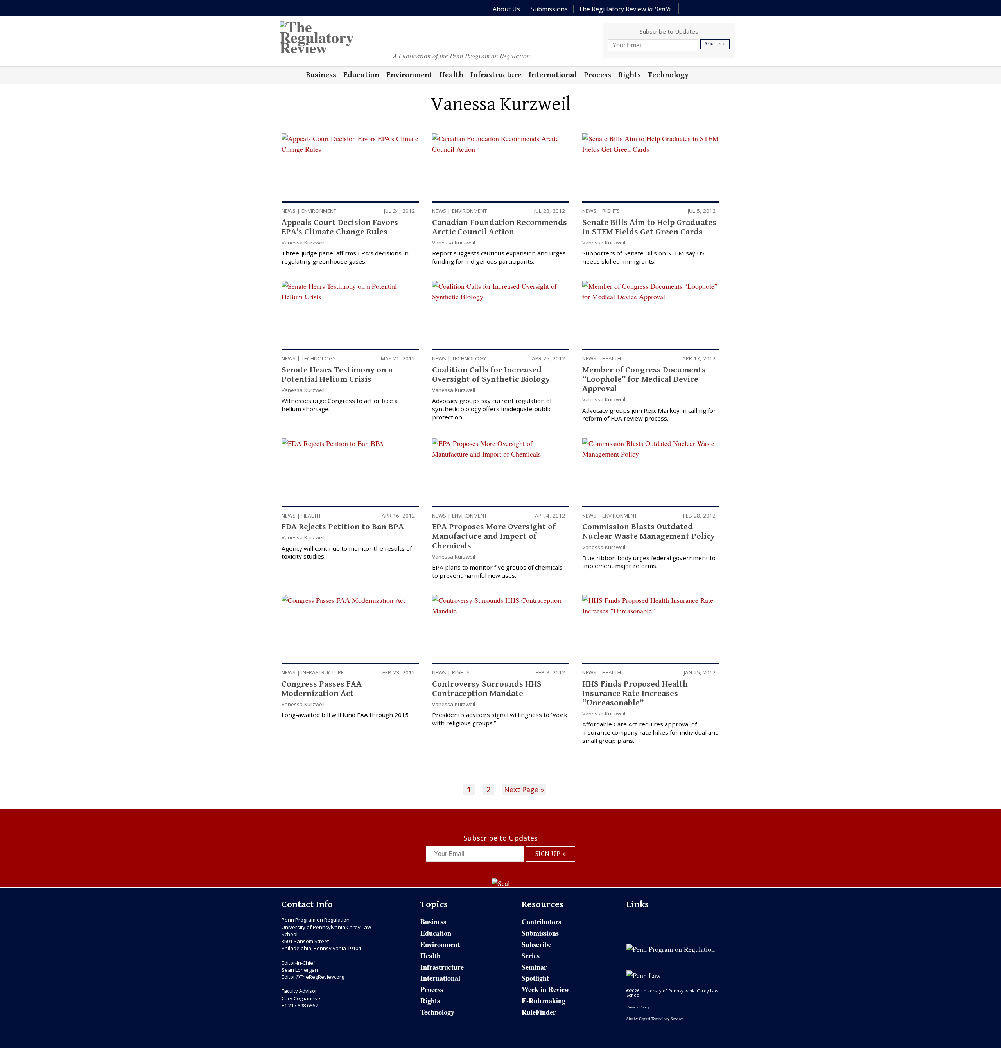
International (440, 978)
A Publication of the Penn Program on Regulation (461, 55)
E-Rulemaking (543, 1001)
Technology (318, 358)
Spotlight (535, 978)
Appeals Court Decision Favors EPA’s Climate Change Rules (340, 227)
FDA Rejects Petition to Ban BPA (343, 527)
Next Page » (524, 789)
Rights (611, 210)
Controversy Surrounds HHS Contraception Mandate (487, 688)
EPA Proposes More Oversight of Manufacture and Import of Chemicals (494, 536)
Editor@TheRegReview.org (313, 976)
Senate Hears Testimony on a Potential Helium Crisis (337, 374)
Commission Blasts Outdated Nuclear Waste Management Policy (648, 531)
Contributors (541, 922)
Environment (318, 210)
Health (611, 358)
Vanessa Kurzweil (303, 242)
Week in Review (545, 989)
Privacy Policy (637, 1007)
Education (435, 933)
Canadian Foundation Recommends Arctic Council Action (499, 227)
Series (531, 956)
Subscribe (536, 944)
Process (431, 989)
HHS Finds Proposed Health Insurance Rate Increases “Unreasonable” (635, 693)
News (289, 210)
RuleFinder (539, 1012)
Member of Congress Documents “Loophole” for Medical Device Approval (644, 379)
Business (433, 922)
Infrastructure (322, 672)
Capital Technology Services (661, 1018)
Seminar (534, 967)
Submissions (540, 933)
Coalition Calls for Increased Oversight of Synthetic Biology (491, 374)
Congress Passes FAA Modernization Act (322, 688)
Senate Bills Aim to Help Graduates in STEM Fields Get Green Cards (649, 227)
